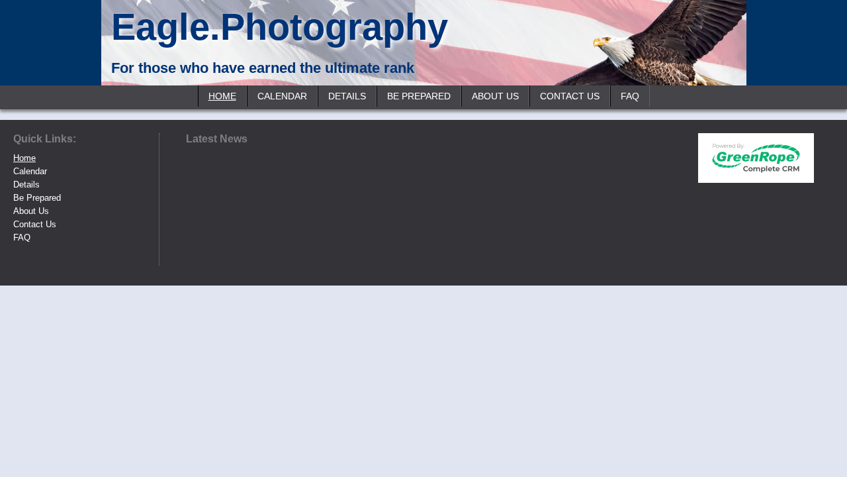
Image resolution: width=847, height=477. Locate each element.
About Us (495, 96)
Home (222, 96)
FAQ (630, 96)
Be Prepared (419, 96)
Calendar (282, 96)
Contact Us (570, 96)
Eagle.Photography (279, 27)
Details (347, 96)
